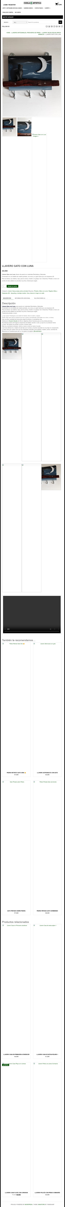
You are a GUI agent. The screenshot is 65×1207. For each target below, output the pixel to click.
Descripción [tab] (7, 298)
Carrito (47, 8)
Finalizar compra (7, 12)
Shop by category (8, 17)
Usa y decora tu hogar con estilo (35, 293)
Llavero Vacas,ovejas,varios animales (18, 291)
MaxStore (41, 1204)
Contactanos (39, 8)
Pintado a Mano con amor (41, 291)
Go (60, 22)
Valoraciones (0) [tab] (39, 298)
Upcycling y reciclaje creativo (18, 293)
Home (8, 32)
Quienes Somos (28, 8)
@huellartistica (37, 331)
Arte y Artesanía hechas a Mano (12, 8)
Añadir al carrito (12, 286)
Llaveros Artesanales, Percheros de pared (26, 32)
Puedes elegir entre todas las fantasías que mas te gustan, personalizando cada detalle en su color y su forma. (28, 317)
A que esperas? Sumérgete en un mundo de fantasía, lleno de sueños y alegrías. (21, 315)
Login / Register (9, 5)
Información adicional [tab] (22, 298)
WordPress (28, 1204)
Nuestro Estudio (13, 321)
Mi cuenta (18, 12)
